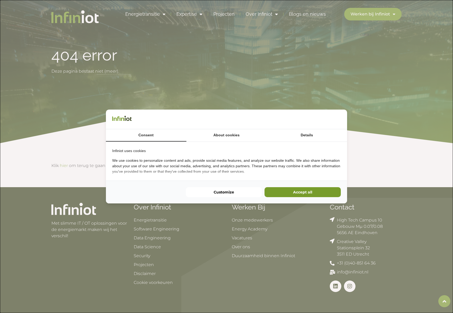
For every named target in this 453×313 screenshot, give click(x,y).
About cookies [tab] (226, 135)
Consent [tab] (146, 135)
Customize (224, 192)
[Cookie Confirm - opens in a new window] (339, 119)
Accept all (302, 192)
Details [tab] (307, 135)
